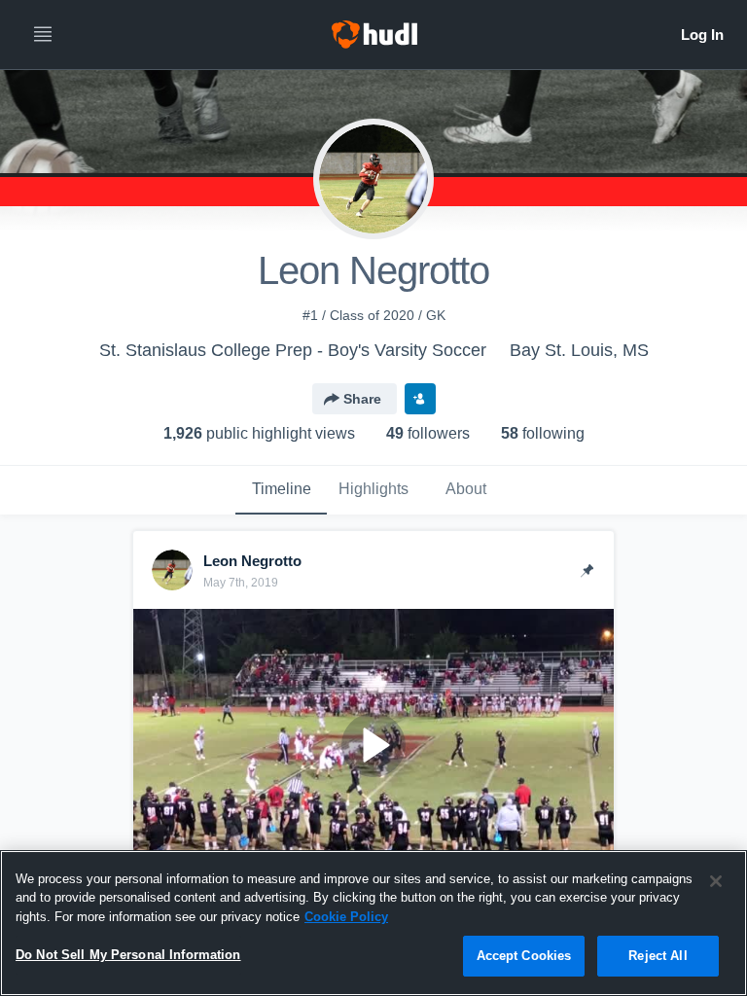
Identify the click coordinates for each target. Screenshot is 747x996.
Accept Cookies (524, 955)
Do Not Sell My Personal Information (128, 954)
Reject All (657, 955)
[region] (373, 923)
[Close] (715, 881)
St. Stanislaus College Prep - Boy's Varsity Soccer (292, 350)
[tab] (281, 490)
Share (362, 399)
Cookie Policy (346, 916)
